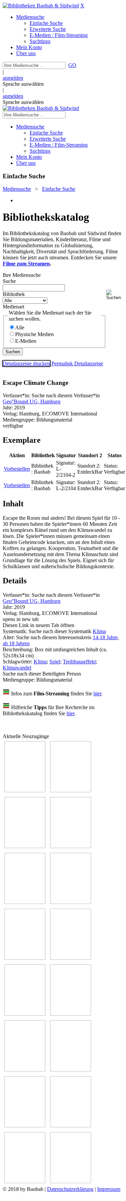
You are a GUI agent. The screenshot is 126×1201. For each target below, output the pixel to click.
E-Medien (25, 341)
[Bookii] (24, 958)
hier (97, 693)
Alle (19, 327)
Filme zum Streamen (26, 263)
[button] (114, 295)
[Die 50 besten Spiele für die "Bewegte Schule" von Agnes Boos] (70, 1069)
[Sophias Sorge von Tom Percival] (24, 846)
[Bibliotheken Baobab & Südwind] (41, 5)
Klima (99, 631)
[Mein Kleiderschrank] (24, 1181)
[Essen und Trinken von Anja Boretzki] (24, 1125)
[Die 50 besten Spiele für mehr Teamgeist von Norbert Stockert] (70, 1014)
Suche (9, 281)
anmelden (13, 78)
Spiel (54, 661)
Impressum (108, 1189)
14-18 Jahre (105, 637)
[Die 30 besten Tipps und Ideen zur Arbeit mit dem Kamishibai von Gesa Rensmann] (24, 790)
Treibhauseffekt (79, 661)
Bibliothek (14, 294)
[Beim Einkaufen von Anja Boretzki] (70, 1181)
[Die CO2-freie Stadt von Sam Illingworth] (70, 902)
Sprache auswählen (23, 84)
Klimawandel (17, 667)
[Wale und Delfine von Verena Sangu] (70, 790)
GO (72, 65)
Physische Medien (34, 334)
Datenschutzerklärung (70, 1189)
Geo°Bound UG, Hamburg (31, 401)
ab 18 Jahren (16, 643)
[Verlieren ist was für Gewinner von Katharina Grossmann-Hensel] (70, 846)
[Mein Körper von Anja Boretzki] (70, 1125)
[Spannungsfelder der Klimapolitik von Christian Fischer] (24, 902)
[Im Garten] (24, 1014)
